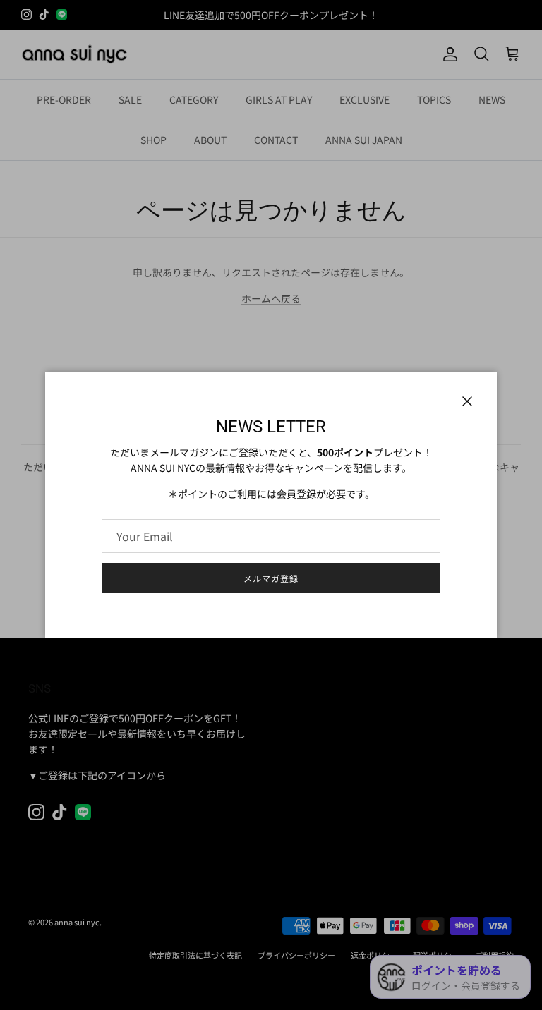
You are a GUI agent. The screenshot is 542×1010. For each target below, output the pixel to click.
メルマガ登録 (271, 578)
